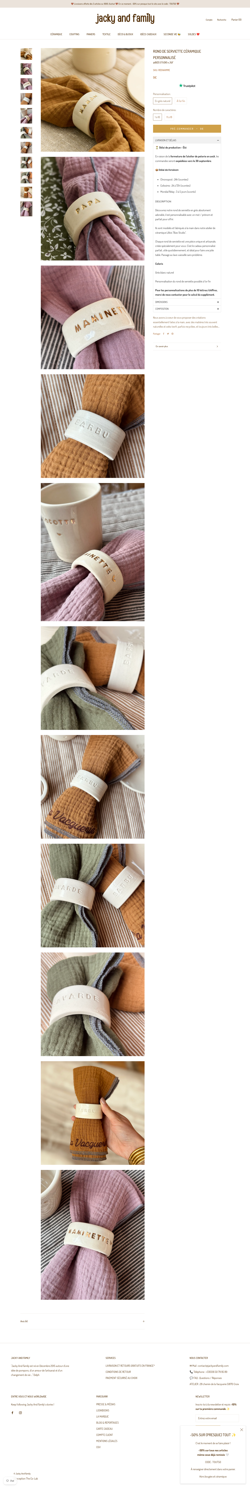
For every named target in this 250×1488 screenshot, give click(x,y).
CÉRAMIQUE (56, 34)
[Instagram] (20, 1412)
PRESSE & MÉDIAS (105, 1404)
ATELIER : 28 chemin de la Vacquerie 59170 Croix (214, 1384)
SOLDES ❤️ (194, 34)
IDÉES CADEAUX (148, 34)
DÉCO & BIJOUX (125, 34)
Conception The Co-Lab (26, 1478)
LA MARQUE (102, 1416)
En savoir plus (162, 346)
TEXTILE (106, 34)
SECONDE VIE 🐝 (172, 34)
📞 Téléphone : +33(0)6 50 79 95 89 (208, 1371)
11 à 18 (169, 117)
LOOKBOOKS (102, 1410)
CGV (98, 1447)
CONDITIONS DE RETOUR (118, 1371)
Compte (209, 20)
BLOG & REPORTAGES (107, 1422)
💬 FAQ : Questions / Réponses (206, 1378)
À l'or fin (181, 101)
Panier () (236, 19)
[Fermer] (241, 1429)
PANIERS (91, 34)
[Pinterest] (172, 334)
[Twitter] (168, 334)
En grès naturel (162, 101)
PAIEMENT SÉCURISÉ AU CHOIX (121, 1378)
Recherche (221, 20)
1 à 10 (157, 117)
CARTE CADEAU (104, 1428)
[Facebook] (164, 334)
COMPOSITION (162, 309)
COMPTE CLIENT (104, 1435)
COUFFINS (74, 34)
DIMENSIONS (161, 302)
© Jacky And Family (22, 1473)
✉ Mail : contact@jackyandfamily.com (209, 1365)
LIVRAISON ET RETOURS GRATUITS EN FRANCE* (130, 1365)
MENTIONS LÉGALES (106, 1441)
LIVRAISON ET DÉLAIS (165, 140)
